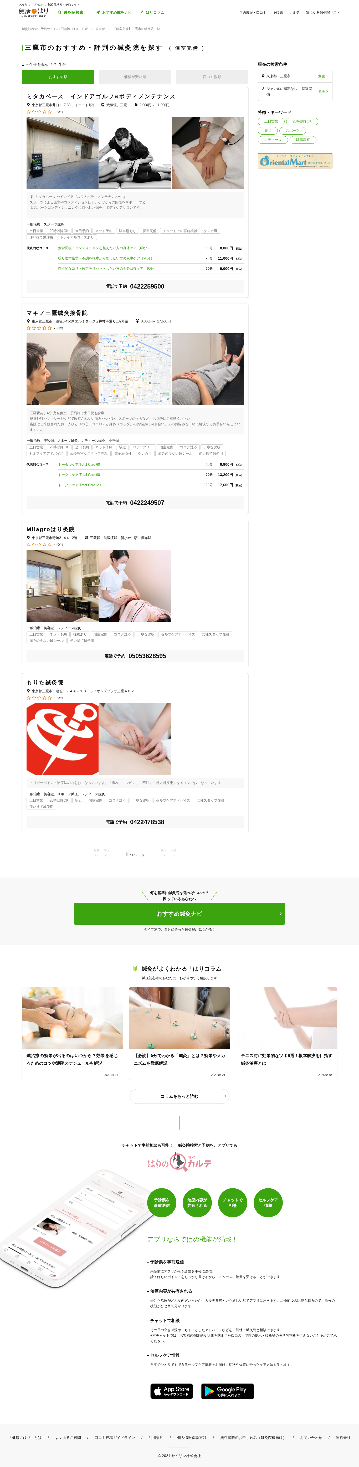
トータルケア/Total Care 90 (79, 474)
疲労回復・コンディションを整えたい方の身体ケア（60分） (104, 248)
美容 (267, 130)
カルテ (294, 12)
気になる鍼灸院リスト (323, 12)
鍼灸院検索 (74, 12)
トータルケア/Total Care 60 (79, 464)
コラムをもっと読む (179, 1096)
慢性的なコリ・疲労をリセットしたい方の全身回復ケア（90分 (106, 268)
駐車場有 (303, 140)
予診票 (278, 12)
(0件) (60, 111)
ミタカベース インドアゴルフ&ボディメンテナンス (101, 96)
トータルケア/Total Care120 (79, 485)
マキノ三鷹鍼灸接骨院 (57, 313)
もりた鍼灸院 (45, 682)
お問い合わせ (311, 1437)
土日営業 (271, 121)
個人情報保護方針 (192, 1437)
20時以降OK (302, 121)
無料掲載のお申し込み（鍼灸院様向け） (253, 1437)
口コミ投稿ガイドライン (115, 1437)
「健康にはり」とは (25, 1437)
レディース (272, 140)
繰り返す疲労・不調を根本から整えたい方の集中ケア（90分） (106, 258)
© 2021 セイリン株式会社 (179, 1456)
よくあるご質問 (68, 1437)
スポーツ (293, 130)
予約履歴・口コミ (252, 12)
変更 (321, 76)
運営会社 (343, 1437)
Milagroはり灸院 (51, 529)
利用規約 (156, 1437)
